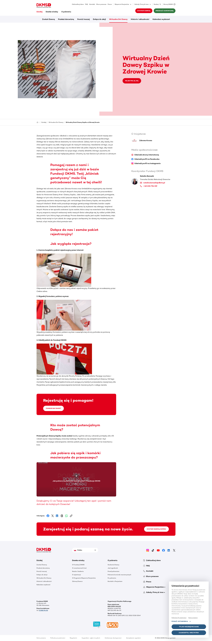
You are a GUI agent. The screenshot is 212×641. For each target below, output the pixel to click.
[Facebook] (163, 550)
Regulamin (73, 638)
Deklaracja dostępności (113, 638)
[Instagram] (147, 550)
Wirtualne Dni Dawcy (118, 19)
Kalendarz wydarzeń (161, 19)
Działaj (39, 12)
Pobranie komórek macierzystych (119, 575)
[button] (53, 560)
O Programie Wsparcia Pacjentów (84, 578)
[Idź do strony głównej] (44, 5)
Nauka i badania (78, 571)
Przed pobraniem (113, 571)
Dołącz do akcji (99, 19)
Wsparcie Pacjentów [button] (122, 4)
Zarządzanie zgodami (133, 638)
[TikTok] (153, 550)
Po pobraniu (112, 578)
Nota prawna (41, 638)
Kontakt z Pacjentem (115, 581)
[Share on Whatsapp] (66, 515)
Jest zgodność (113, 568)
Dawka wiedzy (52, 12)
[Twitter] (174, 550)
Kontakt (92, 4)
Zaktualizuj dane (78, 4)
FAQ (86, 4)
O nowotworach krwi (79, 568)
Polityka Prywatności (179, 618)
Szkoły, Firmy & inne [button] (141, 4)
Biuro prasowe (101, 4)
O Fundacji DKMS (78, 565)
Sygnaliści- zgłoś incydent (91, 638)
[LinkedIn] (169, 550)
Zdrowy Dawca (77, 581)
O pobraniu (66, 12)
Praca (110, 4)
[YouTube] (158, 550)
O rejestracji (76, 575)
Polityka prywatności (57, 638)
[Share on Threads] (62, 515)
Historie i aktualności (140, 19)
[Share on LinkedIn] (57, 515)
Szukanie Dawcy (113, 565)
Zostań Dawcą (48, 19)
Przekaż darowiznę (66, 19)
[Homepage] (38, 122)
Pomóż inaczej (83, 19)
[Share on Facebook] (48, 515)
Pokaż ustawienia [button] (180, 621)
